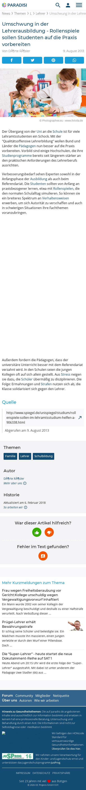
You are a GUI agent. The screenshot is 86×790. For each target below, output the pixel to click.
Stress (65, 374)
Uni (39, 131)
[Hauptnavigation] (79, 5)
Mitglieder (43, 695)
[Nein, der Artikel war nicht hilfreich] (49, 532)
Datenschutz (41, 773)
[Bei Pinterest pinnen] (53, 60)
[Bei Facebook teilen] (11, 60)
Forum (7, 695)
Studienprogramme (17, 155)
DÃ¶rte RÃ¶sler (14, 478)
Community (24, 695)
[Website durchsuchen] (58, 5)
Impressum (23, 773)
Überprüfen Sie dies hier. (66, 748)
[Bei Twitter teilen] (32, 60)
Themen (20, 13)
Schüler (27, 379)
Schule (58, 131)
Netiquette (61, 695)
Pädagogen (27, 146)
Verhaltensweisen (55, 198)
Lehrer (40, 13)
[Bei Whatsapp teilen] (74, 60)
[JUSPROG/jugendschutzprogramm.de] (17, 756)
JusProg (55, 762)
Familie (10, 456)
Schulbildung (43, 456)
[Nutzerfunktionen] (68, 5)
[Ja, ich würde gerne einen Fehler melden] (43, 556)
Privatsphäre (61, 773)
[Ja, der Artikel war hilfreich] (36, 532)
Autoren (25, 700)
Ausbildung (38, 179)
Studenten (38, 183)
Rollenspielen (63, 188)
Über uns (9, 700)
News (6, 13)
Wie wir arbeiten (46, 700)
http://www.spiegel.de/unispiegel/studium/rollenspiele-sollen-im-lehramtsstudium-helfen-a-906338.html (41, 418)
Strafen (46, 384)
